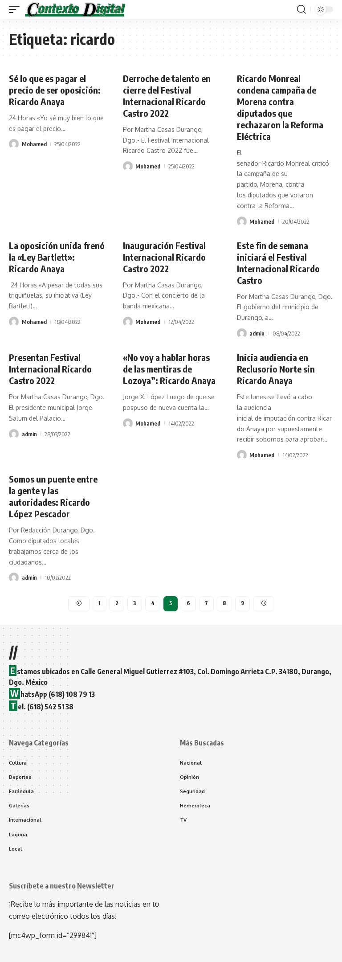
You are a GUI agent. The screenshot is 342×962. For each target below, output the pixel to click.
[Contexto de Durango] (75, 9)
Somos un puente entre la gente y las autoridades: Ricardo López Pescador (53, 496)
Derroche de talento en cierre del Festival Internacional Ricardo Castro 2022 (167, 96)
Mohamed (34, 143)
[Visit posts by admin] (242, 333)
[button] (16, 9)
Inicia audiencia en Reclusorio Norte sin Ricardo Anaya (276, 369)
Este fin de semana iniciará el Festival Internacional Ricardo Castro (278, 263)
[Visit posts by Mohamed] (14, 144)
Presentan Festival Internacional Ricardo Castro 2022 (50, 369)
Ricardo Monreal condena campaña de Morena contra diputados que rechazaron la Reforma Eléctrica (280, 107)
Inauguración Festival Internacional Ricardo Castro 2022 (164, 257)
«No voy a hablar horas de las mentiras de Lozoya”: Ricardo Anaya (169, 369)
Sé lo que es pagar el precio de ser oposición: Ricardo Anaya (55, 90)
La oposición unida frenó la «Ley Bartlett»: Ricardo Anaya (57, 257)
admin (257, 333)
